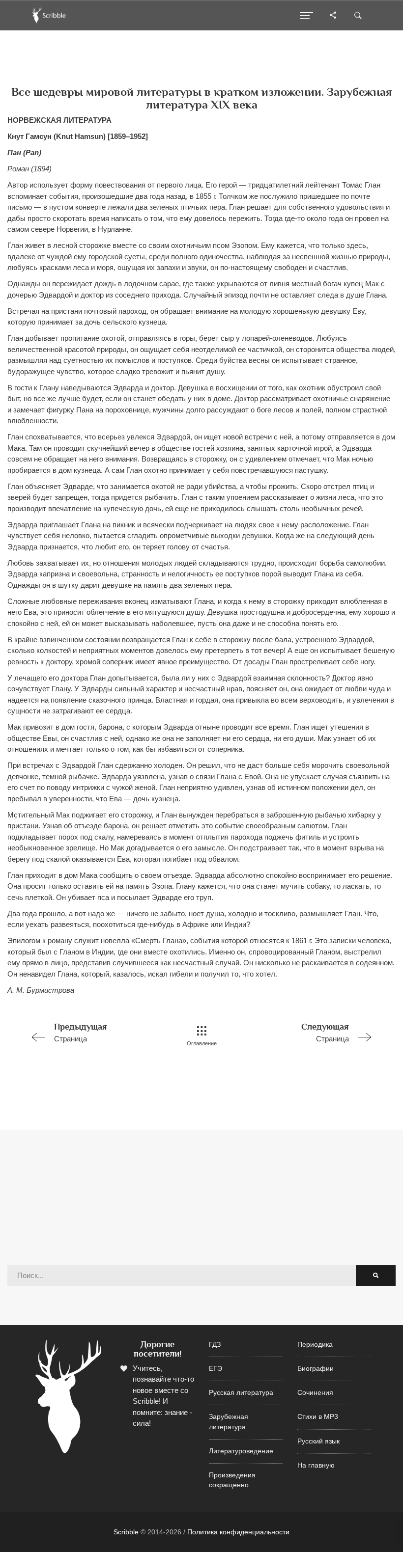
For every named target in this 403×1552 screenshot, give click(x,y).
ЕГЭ (215, 1368)
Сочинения (315, 1392)
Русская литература (241, 1392)
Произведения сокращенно (232, 1480)
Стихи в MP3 (317, 1416)
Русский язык (318, 1441)
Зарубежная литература (228, 1421)
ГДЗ (215, 1344)
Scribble (126, 1532)
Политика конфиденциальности (238, 1532)
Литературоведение (241, 1451)
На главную (316, 1465)
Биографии (315, 1368)
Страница (80, 1032)
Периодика (315, 1344)
